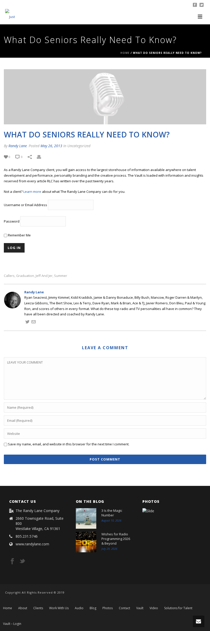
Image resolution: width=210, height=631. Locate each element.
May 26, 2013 (51, 145)
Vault (139, 608)
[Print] (41, 157)
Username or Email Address (25, 205)
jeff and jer (44, 275)
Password (11, 221)
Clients (38, 608)
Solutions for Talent (178, 608)
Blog (93, 608)
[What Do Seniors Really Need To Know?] (105, 96)
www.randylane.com (32, 544)
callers (9, 275)
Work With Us (59, 608)
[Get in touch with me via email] (34, 322)
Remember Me (19, 235)
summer (60, 275)
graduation (25, 275)
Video (154, 608)
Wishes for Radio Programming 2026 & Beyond (115, 539)
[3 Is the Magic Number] (86, 518)
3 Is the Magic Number (111, 512)
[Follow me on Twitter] (27, 322)
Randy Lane (17, 145)
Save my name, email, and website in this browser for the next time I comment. (68, 444)
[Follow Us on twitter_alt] (22, 561)
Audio (79, 608)
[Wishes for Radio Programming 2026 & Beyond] (86, 542)
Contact (124, 608)
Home (125, 53)
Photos (107, 608)
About (22, 608)
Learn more (32, 191)
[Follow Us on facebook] (12, 561)
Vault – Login (12, 624)
